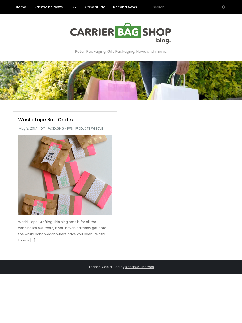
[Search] (224, 7)
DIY (74, 7)
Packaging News (49, 7)
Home (21, 7)
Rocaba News (125, 7)
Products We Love (89, 129)
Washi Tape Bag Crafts (45, 119)
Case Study (95, 7)
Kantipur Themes (139, 267)
